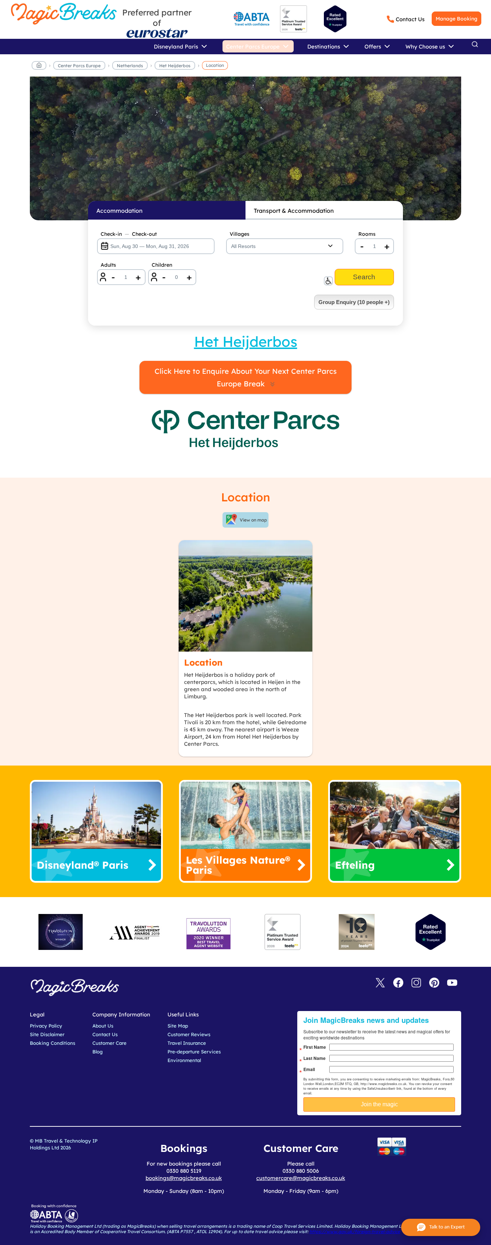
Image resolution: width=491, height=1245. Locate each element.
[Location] (245, 596)
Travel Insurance (187, 1043)
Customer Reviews (189, 1034)
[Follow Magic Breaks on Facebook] (398, 983)
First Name (314, 1047)
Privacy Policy (46, 1026)
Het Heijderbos (175, 65)
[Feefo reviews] (293, 30)
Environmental (184, 1060)
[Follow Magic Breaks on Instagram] (416, 983)
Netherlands (130, 65)
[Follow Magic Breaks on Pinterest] (434, 983)
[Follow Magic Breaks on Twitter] (380, 983)
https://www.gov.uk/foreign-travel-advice (354, 1231)
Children (162, 265)
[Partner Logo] (157, 33)
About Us (102, 1026)
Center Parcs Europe (79, 65)
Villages (239, 234)
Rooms (367, 234)
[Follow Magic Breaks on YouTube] (452, 983)
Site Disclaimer (47, 1034)
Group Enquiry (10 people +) (354, 302)
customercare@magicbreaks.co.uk (300, 1178)
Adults (108, 265)
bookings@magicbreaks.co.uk (184, 1178)
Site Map (178, 1026)
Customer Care (109, 1043)
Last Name (314, 1058)
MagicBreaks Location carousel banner (245, 152)
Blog (97, 1052)
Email (309, 1069)
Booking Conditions (52, 1043)
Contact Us (410, 19)
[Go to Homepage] (39, 66)
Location (215, 65)
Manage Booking (456, 18)
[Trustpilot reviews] (335, 18)
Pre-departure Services (194, 1052)
